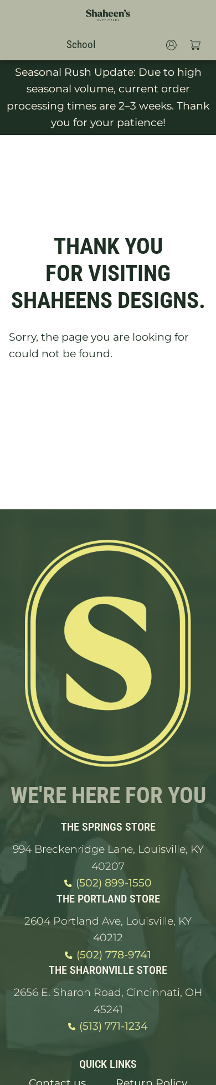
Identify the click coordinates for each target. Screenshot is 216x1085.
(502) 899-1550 (114, 883)
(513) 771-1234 (113, 1026)
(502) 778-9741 (113, 954)
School (80, 44)
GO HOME (108, 398)
